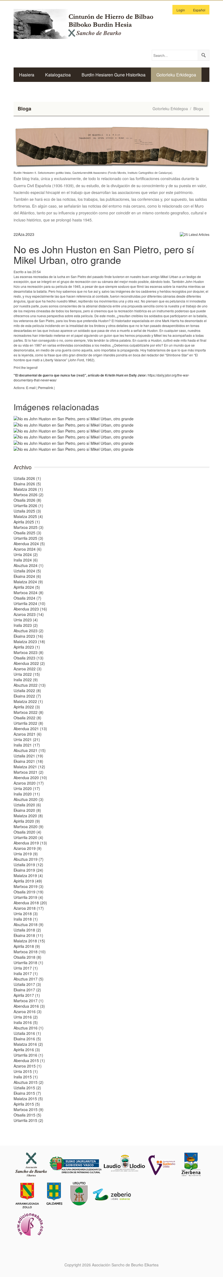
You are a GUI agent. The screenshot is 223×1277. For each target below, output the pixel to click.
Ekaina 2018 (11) (28, 935)
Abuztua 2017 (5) (29, 979)
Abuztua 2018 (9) (29, 924)
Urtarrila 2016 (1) (28, 1055)
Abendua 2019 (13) (30, 843)
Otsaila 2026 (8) (27, 500)
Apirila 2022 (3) (27, 707)
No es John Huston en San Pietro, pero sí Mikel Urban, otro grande (104, 254)
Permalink (45, 387)
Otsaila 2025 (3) (27, 532)
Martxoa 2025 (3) (29, 527)
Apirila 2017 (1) (27, 995)
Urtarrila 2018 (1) (28, 962)
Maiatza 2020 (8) (28, 815)
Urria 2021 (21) (27, 739)
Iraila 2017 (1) (26, 973)
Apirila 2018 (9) (27, 946)
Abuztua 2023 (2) (29, 630)
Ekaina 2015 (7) (27, 1093)
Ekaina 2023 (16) (28, 636)
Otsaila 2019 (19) (29, 891)
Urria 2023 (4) (26, 619)
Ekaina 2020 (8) (27, 810)
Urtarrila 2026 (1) (28, 505)
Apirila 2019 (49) (28, 881)
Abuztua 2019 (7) (29, 859)
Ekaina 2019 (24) (28, 870)
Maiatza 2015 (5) (28, 1098)
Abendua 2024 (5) (29, 543)
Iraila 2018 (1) (26, 919)
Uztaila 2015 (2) (27, 1087)
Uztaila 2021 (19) (28, 755)
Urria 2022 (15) (27, 674)
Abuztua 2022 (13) (30, 685)
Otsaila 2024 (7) (27, 598)
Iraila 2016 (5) (26, 1022)
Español (199, 10)
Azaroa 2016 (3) (28, 1011)
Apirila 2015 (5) (27, 1104)
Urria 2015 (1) (26, 1071)
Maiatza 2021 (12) (29, 766)
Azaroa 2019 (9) (28, 848)
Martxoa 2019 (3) (29, 886)
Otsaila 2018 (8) (27, 957)
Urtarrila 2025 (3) (28, 538)
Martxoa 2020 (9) (29, 826)
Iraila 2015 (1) (26, 1076)
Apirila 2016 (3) (27, 1049)
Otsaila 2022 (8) (27, 717)
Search (203, 55)
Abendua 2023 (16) (30, 609)
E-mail (31, 387)
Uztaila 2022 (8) (27, 690)
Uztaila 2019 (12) (28, 864)
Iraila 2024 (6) (26, 560)
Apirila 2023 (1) (27, 647)
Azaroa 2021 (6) (28, 734)
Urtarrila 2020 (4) (28, 837)
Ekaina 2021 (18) (28, 761)
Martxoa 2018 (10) (30, 951)
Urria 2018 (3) (26, 913)
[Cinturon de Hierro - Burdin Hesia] (88, 23)
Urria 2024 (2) (26, 554)
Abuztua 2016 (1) (29, 1028)
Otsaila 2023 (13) (29, 658)
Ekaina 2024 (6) (27, 576)
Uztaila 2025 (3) (27, 511)
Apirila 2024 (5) (27, 587)
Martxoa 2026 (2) (29, 494)
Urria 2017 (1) (26, 968)
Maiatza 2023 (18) (29, 641)
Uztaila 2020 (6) (27, 804)
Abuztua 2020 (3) (29, 799)
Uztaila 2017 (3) (27, 984)
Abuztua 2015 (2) (29, 1082)
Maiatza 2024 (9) (28, 581)
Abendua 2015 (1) (29, 1060)
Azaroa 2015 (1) (28, 1066)
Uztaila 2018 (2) (27, 930)
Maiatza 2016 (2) (28, 1044)
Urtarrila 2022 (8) (28, 723)
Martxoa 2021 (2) (29, 772)
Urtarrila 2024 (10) (29, 603)
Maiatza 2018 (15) (29, 940)
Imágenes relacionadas (56, 407)
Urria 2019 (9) (26, 853)
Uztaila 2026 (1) (27, 478)
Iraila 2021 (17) (27, 745)
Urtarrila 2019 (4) (28, 897)
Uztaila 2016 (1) (27, 1033)
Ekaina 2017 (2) (27, 989)
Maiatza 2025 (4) (28, 516)
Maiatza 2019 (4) (28, 875)
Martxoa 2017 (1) (29, 1000)
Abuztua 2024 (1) (29, 565)
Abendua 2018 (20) (30, 902)
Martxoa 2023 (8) (29, 652)
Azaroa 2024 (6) (28, 549)
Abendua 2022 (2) (29, 663)
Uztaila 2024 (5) (27, 570)
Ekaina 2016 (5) (27, 1038)
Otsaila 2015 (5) (27, 1115)
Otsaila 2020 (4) (27, 832)
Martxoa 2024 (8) (29, 592)
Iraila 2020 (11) (27, 794)
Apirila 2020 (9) (27, 821)
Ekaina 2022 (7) (27, 696)
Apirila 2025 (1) (27, 522)
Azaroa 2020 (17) (29, 783)
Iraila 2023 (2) (26, 625)
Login (180, 10)
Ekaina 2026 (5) (27, 483)
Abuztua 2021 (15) (30, 750)
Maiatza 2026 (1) (28, 489)
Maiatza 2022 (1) (28, 701)
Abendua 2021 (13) (30, 728)
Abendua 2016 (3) (29, 1006)
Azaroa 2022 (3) (28, 668)
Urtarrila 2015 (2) (28, 1120)
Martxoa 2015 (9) (29, 1109)
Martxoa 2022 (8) (29, 712)
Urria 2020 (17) (27, 788)
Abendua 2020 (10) (30, 777)
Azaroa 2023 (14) (29, 614)
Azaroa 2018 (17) (29, 908)
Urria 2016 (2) (26, 1017)
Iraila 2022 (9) (26, 679)
